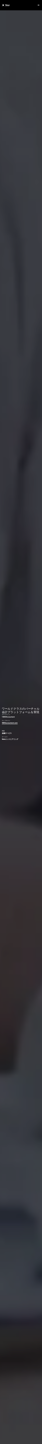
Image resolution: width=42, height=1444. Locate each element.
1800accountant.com (10, 723)
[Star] (6, 5)
